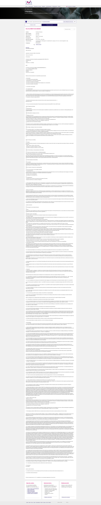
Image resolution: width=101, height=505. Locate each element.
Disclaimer (49, 502)
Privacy (32, 502)
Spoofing (41, 502)
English (27, 502)
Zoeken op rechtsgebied (31, 491)
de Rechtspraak (48, 6)
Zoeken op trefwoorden (30, 489)
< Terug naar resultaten (49, 24)
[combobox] (69, 29)
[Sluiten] (75, 22)
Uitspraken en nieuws (37, 6)
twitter (69, 502)
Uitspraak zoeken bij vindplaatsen (32, 493)
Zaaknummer (28, 36)
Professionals (54, 6)
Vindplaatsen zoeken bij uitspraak (32, 492)
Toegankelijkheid (38, 502)
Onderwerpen (30, 6)
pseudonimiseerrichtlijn (46, 21)
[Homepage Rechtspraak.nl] (28, 2)
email (64, 502)
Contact (59, 6)
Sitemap (30, 502)
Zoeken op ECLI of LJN (31, 490)
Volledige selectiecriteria (48, 497)
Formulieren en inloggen (71, 6)
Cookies (34, 502)
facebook (70, 502)
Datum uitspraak (28, 33)
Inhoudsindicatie (28, 40)
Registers (43, 6)
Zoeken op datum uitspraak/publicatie (33, 488)
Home (26, 6)
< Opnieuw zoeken (32, 24)
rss (62, 502)
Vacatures (44, 502)
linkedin (73, 502)
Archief (47, 502)
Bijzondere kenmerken (29, 39)
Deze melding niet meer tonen (68, 21)
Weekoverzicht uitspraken (66, 497)
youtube (74, 502)
